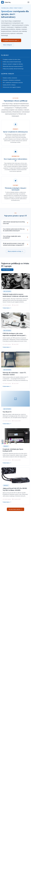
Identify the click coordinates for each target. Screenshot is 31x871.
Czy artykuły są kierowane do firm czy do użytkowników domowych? (14, 229)
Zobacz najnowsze (6, 269)
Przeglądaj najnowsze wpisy (10, 40)
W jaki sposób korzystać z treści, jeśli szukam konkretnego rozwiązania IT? (13, 244)
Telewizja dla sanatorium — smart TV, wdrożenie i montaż (14, 374)
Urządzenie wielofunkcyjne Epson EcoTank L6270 (13, 450)
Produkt (6, 446)
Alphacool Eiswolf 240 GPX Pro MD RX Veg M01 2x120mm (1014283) (15, 489)
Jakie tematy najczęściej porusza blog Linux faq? (14, 222)
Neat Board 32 (7, 412)
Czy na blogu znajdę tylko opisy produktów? (12, 237)
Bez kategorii (7, 291)
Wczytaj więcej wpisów (14, 509)
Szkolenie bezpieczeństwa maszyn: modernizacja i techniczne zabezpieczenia (15, 295)
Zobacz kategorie (7, 44)
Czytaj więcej (6, 308)
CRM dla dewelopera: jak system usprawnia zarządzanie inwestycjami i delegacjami (14, 335)
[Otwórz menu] (28, 2)
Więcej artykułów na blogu (14, 251)
